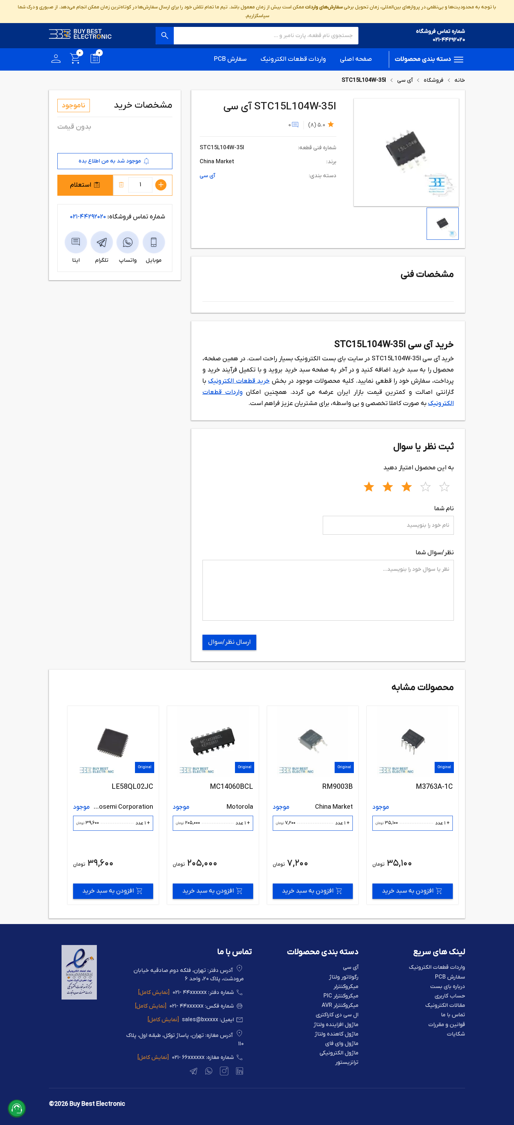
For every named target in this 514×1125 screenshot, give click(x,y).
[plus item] (160, 184)
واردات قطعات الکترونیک (293, 59)
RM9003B (437, 787)
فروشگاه (433, 80)
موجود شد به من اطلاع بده (110, 161)
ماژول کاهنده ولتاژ (336, 1034)
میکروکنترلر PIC (340, 996)
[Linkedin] (239, 1072)
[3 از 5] (406, 485)
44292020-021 (88, 217)
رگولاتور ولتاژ (343, 977)
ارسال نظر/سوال (229, 642)
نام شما (444, 509)
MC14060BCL (331, 787)
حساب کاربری (450, 996)
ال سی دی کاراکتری (337, 1015)
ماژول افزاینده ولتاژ (336, 1025)
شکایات (456, 1034)
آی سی (405, 80)
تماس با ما (453, 1015)
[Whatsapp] (208, 1072)
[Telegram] (193, 1072)
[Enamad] (79, 998)
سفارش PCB (230, 59)
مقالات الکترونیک (445, 1005)
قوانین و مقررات (446, 1025)
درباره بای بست (447, 986)
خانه (460, 80)
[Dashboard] (56, 59)
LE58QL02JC (232, 787)
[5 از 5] (444, 485)
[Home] (80, 35)
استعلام (80, 185)
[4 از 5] (425, 485)
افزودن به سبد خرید (407, 891)
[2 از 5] (387, 485)
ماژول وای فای (341, 1043)
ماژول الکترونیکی (339, 1053)
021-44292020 (449, 39)
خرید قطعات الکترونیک (239, 381)
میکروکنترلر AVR (340, 1005)
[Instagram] (223, 1072)
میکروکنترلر (346, 986)
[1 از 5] (368, 485)
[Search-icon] (165, 35)
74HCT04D (136, 787)
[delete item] (121, 184)
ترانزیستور (346, 1062)
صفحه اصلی (356, 59)
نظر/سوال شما (435, 553)
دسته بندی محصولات (423, 59)
